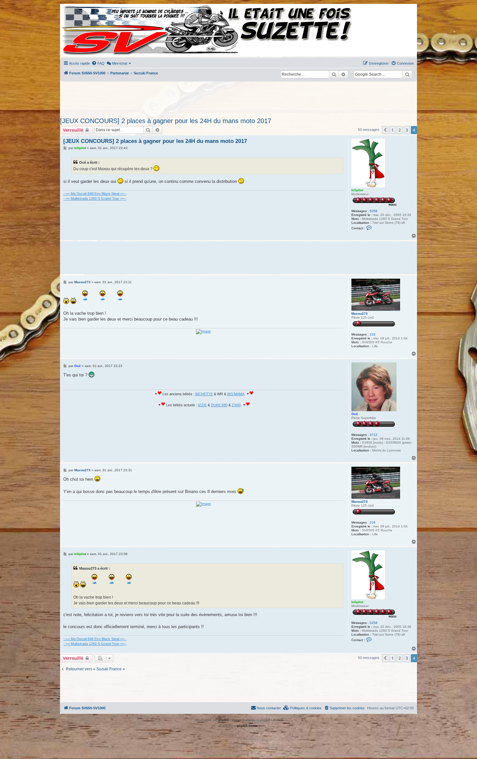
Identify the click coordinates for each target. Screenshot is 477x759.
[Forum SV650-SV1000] (89, 30)
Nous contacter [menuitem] (269, 708)
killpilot (357, 190)
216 (372, 334)
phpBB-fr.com (247, 725)
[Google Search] (407, 74)
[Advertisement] (238, 97)
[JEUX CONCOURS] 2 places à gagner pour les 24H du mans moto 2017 (165, 120)
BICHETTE (204, 394)
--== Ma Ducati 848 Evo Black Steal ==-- (95, 194)
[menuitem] (98, 63)
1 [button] (392, 130)
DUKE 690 (219, 405)
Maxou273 (359, 313)
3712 (373, 434)
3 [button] (407, 130)
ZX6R (236, 405)
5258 (373, 211)
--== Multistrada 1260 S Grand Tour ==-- (95, 198)
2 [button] (399, 130)
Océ (354, 414)
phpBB (223, 720)
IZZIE (202, 405)
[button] (385, 130)
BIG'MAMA (235, 394)
